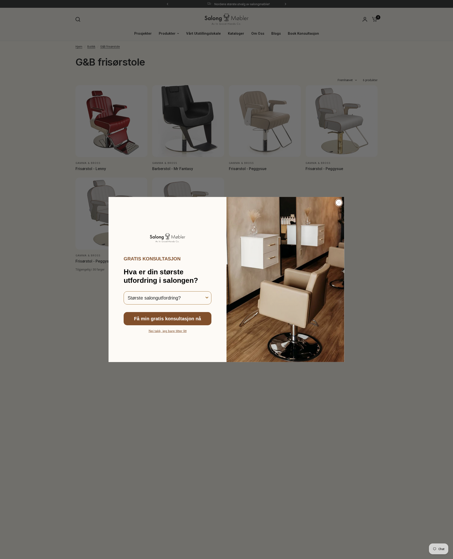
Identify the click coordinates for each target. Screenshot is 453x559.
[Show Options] (207, 298)
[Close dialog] (339, 202)
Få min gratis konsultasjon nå (167, 318)
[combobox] (166, 298)
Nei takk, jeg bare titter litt (168, 331)
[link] (167, 237)
